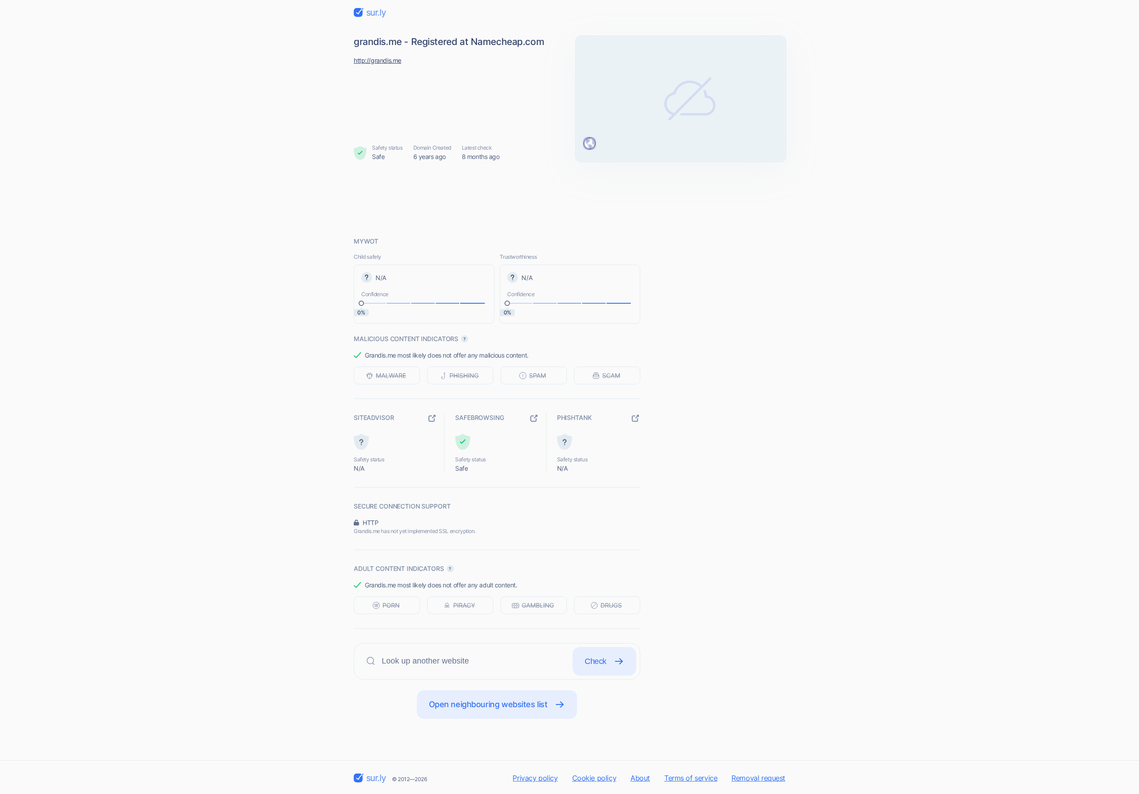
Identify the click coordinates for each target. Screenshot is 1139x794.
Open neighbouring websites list (488, 704)
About (640, 778)
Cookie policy (594, 778)
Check (595, 661)
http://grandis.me (377, 60)
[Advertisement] (569, 199)
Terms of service (690, 778)
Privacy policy (535, 778)
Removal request (758, 778)
